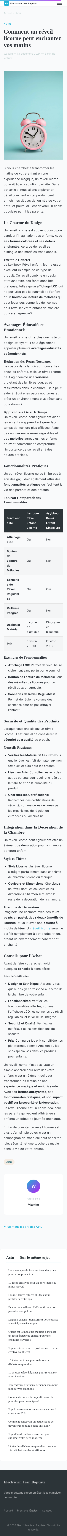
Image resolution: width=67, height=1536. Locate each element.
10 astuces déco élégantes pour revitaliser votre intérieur (32, 1374)
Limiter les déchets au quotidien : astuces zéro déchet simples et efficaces (32, 1448)
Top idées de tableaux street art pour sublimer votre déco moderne (29, 1435)
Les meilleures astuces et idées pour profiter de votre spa (29, 1296)
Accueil (8, 13)
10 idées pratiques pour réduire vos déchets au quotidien (28, 1362)
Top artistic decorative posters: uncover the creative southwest (33, 1349)
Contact (47, 1510)
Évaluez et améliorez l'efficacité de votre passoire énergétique (31, 1309)
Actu (18, 13)
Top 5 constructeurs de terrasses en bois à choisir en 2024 (32, 1411)
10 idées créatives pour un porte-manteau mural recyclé (32, 1284)
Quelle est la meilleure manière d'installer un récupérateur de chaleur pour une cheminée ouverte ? (32, 1335)
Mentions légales (27, 1510)
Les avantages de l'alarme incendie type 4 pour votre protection (32, 1272)
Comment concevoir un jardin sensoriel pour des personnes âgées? (31, 1398)
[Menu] (59, 3)
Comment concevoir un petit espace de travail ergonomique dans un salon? (31, 1423)
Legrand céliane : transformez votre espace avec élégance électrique (33, 1321)
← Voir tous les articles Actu (23, 1226)
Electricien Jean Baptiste (24, 1482)
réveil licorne (41, 928)
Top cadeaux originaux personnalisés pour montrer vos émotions (33, 1386)
